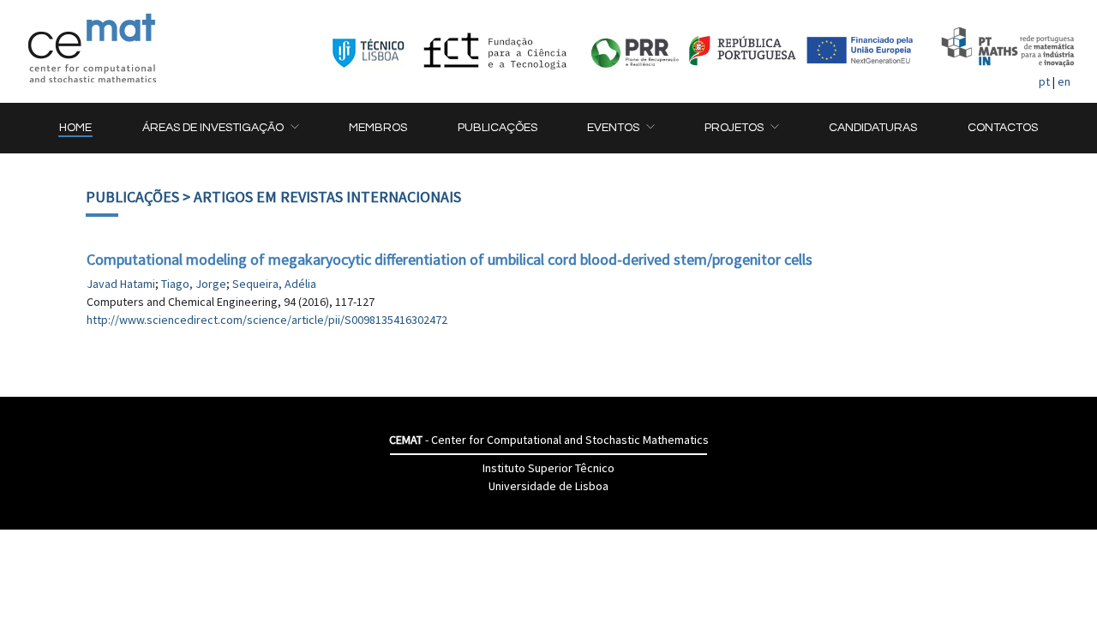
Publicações (132, 197)
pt (1044, 81)
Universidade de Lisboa (548, 486)
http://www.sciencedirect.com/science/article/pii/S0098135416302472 (267, 319)
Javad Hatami (121, 283)
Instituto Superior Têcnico (548, 468)
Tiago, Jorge (193, 283)
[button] (220, 128)
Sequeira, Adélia (274, 283)
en (1064, 81)
